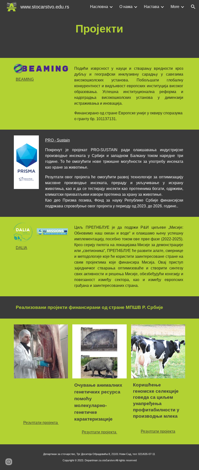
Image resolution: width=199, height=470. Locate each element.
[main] (99, 29)
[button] (193, 7)
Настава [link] (151, 7)
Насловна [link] (99, 7)
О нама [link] (126, 7)
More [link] (175, 7)
